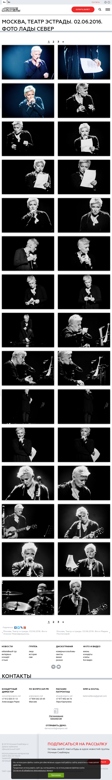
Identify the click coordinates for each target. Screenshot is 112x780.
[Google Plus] (24, 627)
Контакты (96, 2)
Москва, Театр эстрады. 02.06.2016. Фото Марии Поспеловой (82, 632)
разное (59, 660)
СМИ (31, 657)
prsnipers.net (36, 696)
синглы (59, 654)
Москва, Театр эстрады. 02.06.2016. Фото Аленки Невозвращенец (25, 632)
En (9, 2)
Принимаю (56, 775)
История (33, 654)
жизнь (86, 651)
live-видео (87, 660)
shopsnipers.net (64, 696)
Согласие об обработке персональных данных (33, 770)
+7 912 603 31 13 (10, 699)
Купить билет (83, 9)
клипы (86, 657)
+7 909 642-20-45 (37, 699)
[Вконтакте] (105, 2)
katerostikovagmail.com (95, 696)
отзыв (5, 660)
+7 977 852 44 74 (64, 699)
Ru (4, 2)
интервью (6, 654)
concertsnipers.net (11, 696)
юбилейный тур (9, 651)
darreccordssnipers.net (56, 728)
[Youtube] (108, 2)
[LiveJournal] (21, 627)
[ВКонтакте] (15, 627)
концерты (87, 654)
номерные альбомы (65, 651)
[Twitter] (18, 627)
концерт (5, 657)
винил (59, 657)
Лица (31, 651)
